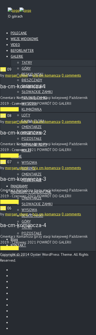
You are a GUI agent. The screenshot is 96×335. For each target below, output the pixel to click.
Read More (9, 109)
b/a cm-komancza (47, 75)
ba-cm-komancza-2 (23, 132)
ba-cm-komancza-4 (23, 225)
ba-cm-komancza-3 (23, 179)
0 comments (71, 75)
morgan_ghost (16, 75)
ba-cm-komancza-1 (23, 86)
